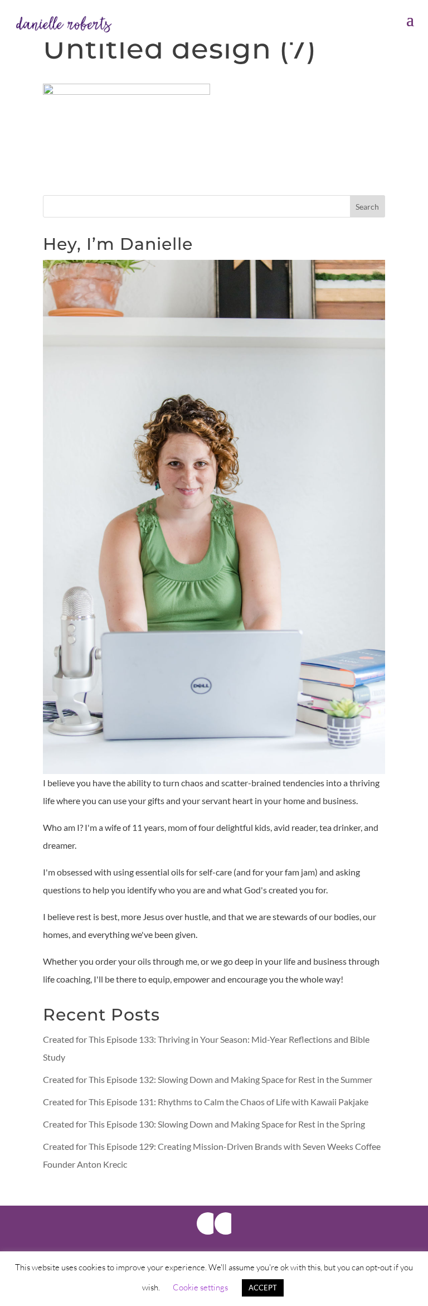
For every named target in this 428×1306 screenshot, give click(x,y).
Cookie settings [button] (200, 1287)
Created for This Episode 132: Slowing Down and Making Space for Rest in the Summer (207, 1079)
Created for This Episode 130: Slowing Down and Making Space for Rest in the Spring (204, 1124)
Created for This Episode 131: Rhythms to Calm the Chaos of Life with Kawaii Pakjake (205, 1101)
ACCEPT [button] (263, 1287)
